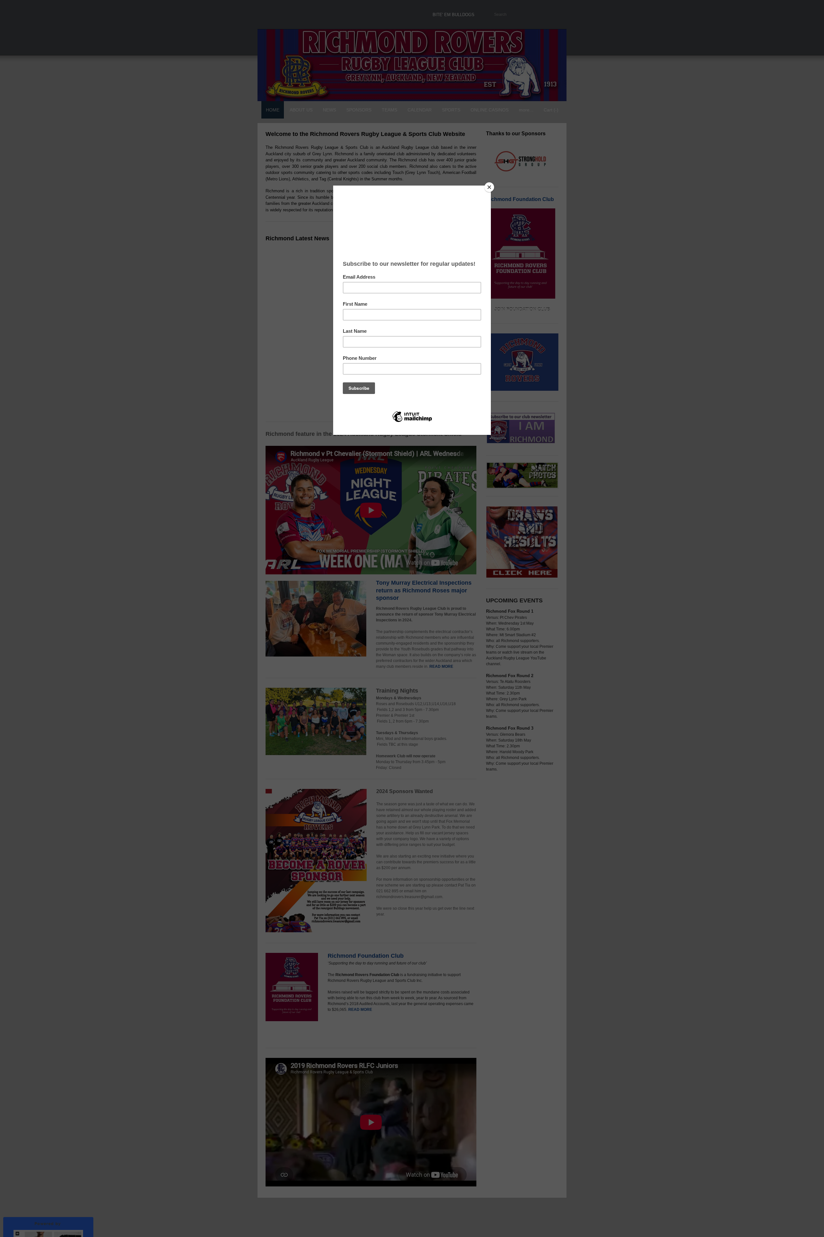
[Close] (489, 187)
